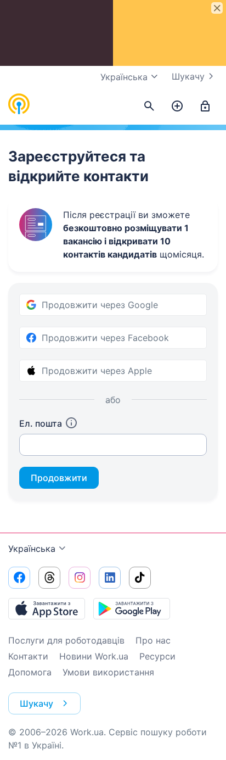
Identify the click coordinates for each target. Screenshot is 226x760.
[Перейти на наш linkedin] (110, 578)
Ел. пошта (40, 423)
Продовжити (59, 477)
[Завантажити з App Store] (46, 608)
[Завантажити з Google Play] (131, 608)
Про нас (153, 640)
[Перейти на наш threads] (49, 578)
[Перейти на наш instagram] (80, 578)
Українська (31, 548)
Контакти (28, 656)
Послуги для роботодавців (66, 640)
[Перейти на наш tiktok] (140, 578)
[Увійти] (205, 106)
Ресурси (157, 656)
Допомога (30, 672)
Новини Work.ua (93, 656)
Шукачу (188, 76)
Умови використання (108, 672)
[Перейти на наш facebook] (19, 578)
